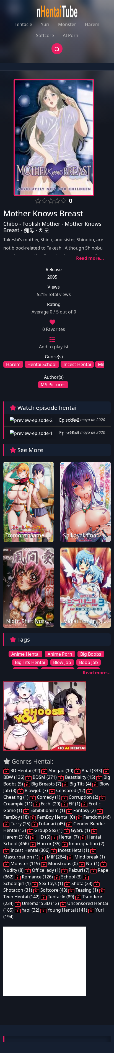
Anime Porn (60, 654)
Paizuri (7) (79, 870)
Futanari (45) (52, 824)
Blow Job (62, 662)
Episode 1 (68, 433)
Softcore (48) (53, 890)
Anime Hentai (25, 654)
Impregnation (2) (86, 844)
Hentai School (41, 364)
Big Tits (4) (80, 784)
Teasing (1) (86, 890)
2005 (52, 277)
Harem (92, 24)
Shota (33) (82, 883)
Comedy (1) (48, 797)
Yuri (45, 24)
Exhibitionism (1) (47, 810)
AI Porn (70, 35)
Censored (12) (70, 790)
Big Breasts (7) (46, 784)
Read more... (90, 258)
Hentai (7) (69, 837)
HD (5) (43, 837)
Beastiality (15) (80, 777)
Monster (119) (25, 863)
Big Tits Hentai (30, 662)
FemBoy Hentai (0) (56, 817)
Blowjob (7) (36, 790)
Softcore (45, 35)
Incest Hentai (77, 364)
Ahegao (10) (60, 770)
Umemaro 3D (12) (40, 903)
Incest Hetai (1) (73, 850)
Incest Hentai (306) (30, 850)
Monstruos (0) (63, 863)
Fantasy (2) (84, 810)
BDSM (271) (45, 777)
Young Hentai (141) (67, 910)
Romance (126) (37, 877)
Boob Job (88, 662)
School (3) (71, 877)
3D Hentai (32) (25, 770)
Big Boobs (90, 654)
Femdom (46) (96, 817)
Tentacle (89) (61, 897)
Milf (102, 364)
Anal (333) (92, 770)
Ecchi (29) (50, 804)
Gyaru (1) (80, 830)
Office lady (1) (46, 870)
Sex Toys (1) (51, 883)
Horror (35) (49, 844)
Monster (67, 24)
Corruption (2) (83, 797)
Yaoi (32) (30, 910)
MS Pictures (53, 385)
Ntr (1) (92, 863)
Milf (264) (56, 857)
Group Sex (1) (48, 830)
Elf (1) (74, 804)
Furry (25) (20, 824)
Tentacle (23, 24)
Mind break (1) (89, 857)
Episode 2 (68, 420)
